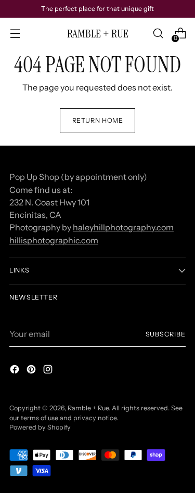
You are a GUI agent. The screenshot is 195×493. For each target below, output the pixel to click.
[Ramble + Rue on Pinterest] (32, 371)
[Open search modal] (157, 33)
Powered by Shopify (40, 427)
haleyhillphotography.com (123, 227)
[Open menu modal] (14, 33)
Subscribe (166, 334)
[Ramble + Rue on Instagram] (49, 371)
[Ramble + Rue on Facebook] (15, 371)
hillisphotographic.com (53, 240)
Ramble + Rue (88, 408)
